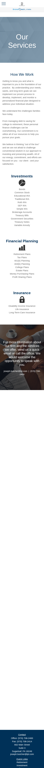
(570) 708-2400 (25, 738)
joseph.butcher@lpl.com (22, 754)
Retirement (22, 762)
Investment (22, 765)
